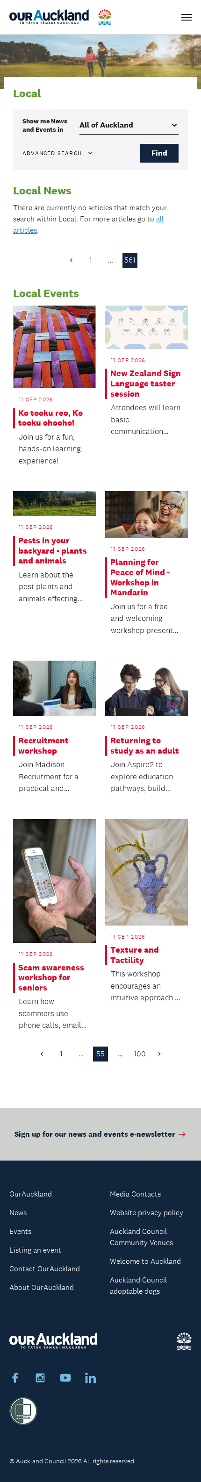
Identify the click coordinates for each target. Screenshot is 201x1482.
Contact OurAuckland (44, 1269)
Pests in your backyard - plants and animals (52, 551)
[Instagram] (40, 1379)
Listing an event (35, 1250)
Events (20, 1231)
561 (130, 260)
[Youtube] (65, 1379)
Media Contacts (135, 1194)
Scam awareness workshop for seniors (51, 978)
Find (159, 153)
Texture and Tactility (134, 955)
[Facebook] (15, 1379)
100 (140, 1054)
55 (100, 1054)
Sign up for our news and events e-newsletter (94, 1134)
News (18, 1213)
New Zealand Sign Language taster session (145, 384)
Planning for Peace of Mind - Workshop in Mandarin (140, 577)
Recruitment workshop (43, 746)
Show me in (44, 125)
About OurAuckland (41, 1287)
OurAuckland (30, 1194)
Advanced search (52, 153)
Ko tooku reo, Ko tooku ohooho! (50, 418)
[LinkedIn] (90, 1379)
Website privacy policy (146, 1213)
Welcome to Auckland (145, 1261)
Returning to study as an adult (144, 746)
